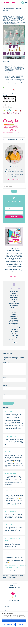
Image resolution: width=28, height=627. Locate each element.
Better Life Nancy (11, 491)
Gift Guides (14, 307)
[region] (14, 619)
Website (5, 394)
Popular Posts (14, 335)
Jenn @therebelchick (12, 539)
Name (5, 377)
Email (5, 385)
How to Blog (14, 310)
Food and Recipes (14, 303)
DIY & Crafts (14, 299)
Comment (6, 362)
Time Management (14, 339)
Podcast (14, 333)
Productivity (14, 337)
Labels (14, 312)
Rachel (7, 411)
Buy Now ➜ (14, 276)
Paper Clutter (14, 324)
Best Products (14, 291)
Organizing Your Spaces (14, 323)
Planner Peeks (14, 331)
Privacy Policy (14, 585)
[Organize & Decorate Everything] (11, 134)
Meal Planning (14, 316)
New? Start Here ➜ (14, 179)
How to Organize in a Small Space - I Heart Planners (13, 576)
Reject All (21, 624)
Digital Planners (14, 297)
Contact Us (14, 584)
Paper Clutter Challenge (14, 327)
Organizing (20, 139)
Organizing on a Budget (14, 321)
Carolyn (8, 524)
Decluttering (14, 295)
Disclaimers (14, 589)
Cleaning (14, 293)
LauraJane (8, 437)
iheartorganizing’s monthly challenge (18, 13)
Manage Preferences (8, 624)
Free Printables (14, 305)
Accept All (14, 621)
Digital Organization (14, 320)
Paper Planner (14, 329)
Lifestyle (14, 314)
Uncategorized (14, 342)
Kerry (7, 451)
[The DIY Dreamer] (9, 102)
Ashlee (7, 553)
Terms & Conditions (14, 587)
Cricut (14, 301)
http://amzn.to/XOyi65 (10, 505)
